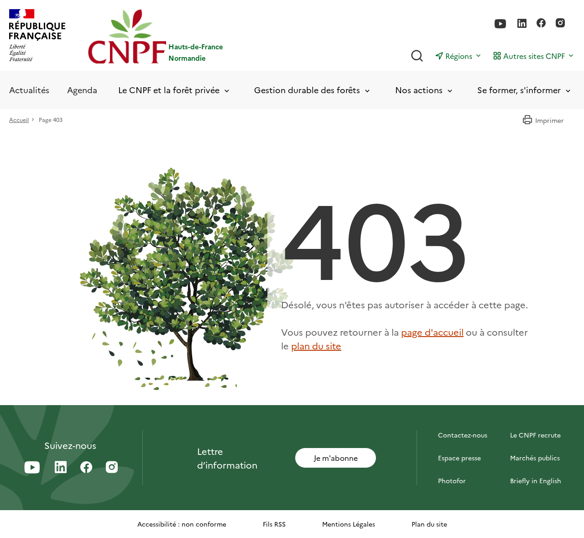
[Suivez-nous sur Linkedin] (522, 23)
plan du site (316, 345)
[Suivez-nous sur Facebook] (541, 23)
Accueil (19, 119)
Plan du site (429, 523)
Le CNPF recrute (535, 434)
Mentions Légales (348, 523)
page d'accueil (432, 331)
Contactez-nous (462, 434)
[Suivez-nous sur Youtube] (500, 24)
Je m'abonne (336, 458)
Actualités (29, 89)
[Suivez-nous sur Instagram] (560, 23)
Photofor (452, 480)
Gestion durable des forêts (307, 90)
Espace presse (459, 457)
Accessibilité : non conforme (181, 523)
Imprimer (549, 120)
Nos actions (419, 90)
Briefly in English (535, 480)
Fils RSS (274, 523)
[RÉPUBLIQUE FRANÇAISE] (37, 36)
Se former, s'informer (519, 90)
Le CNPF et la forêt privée (168, 90)
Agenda (82, 89)
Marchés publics (535, 457)
